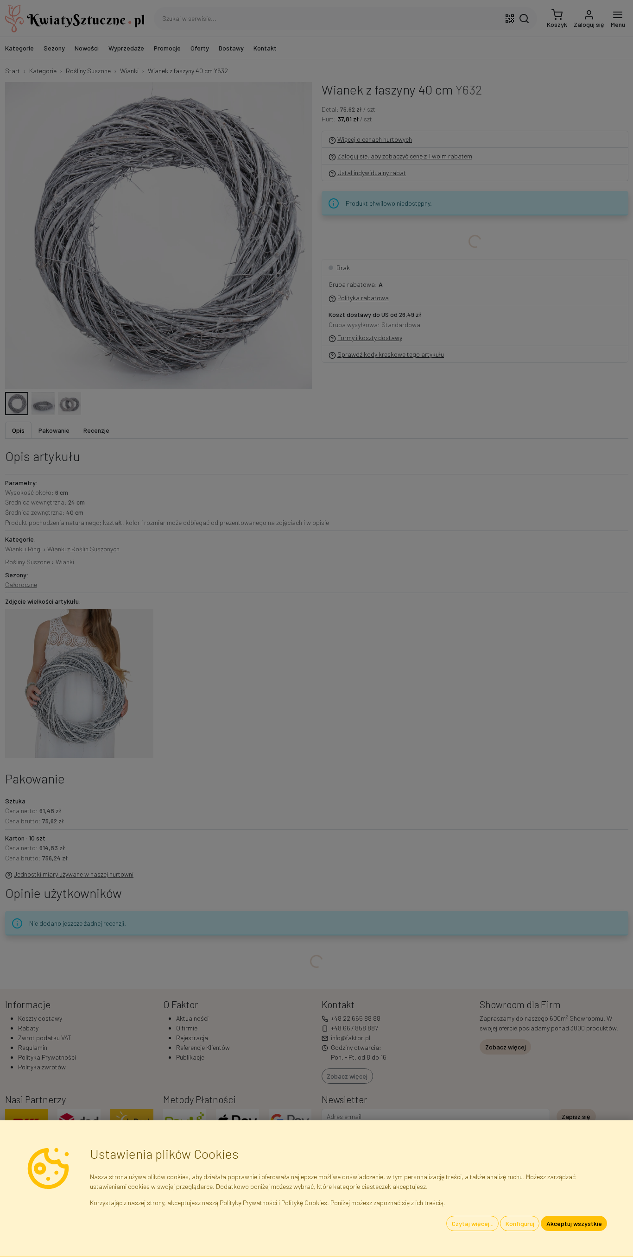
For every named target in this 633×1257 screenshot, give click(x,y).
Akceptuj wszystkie (574, 1223)
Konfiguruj (520, 1223)
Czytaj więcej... (473, 1223)
